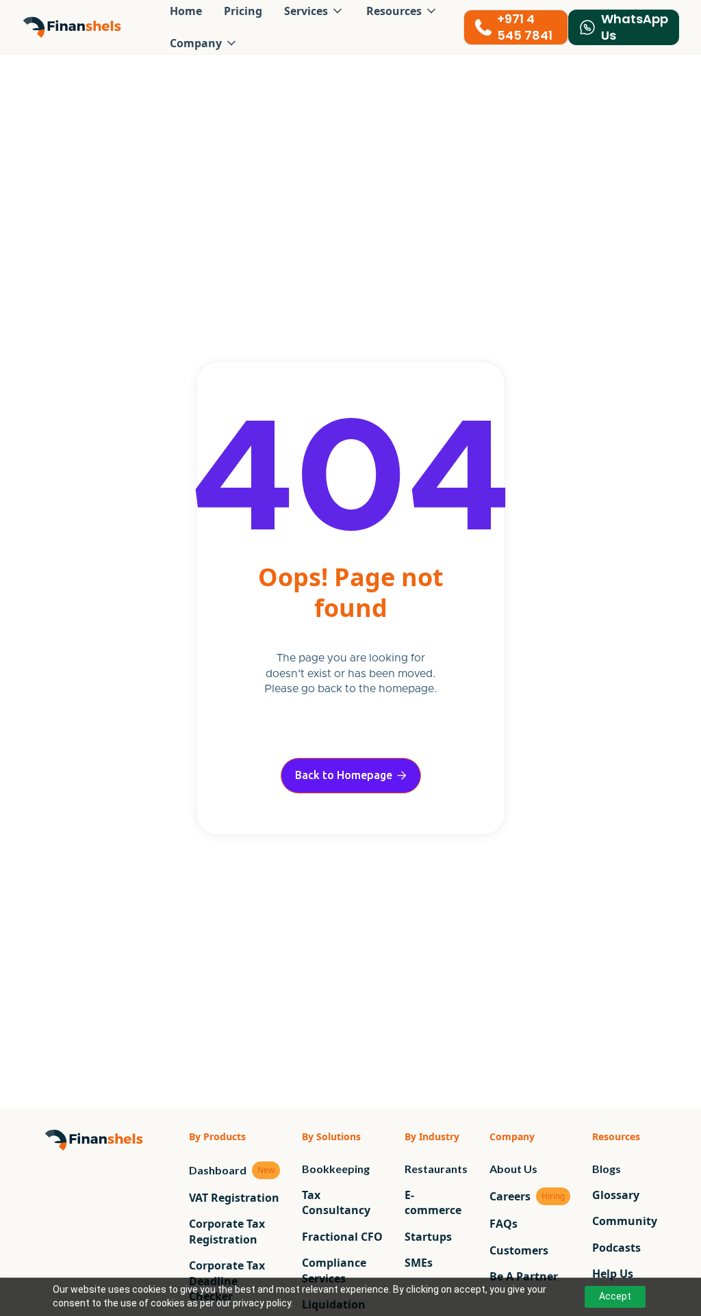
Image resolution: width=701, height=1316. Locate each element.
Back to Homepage (351, 775)
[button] (204, 43)
